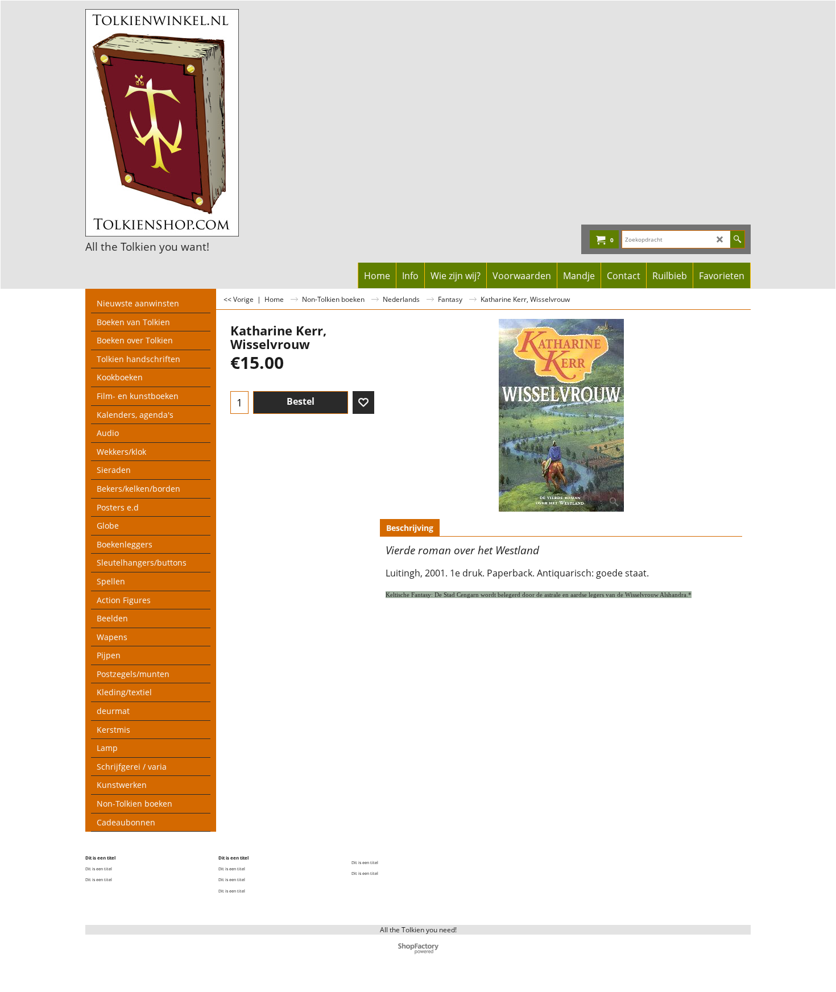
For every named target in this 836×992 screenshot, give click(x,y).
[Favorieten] (363, 402)
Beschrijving (409, 527)
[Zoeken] (737, 239)
